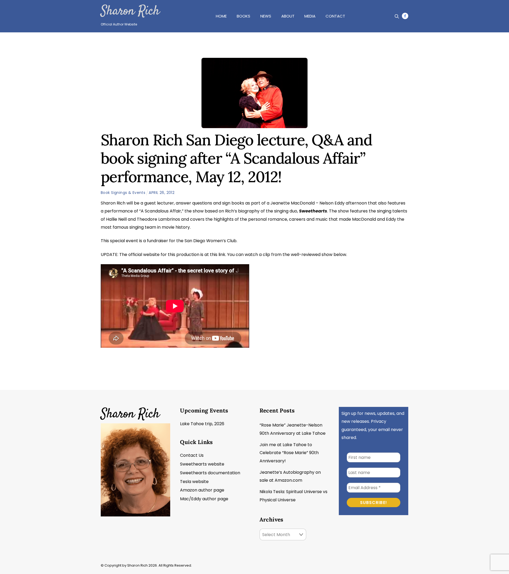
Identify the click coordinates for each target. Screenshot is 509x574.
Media (309, 16)
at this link (214, 254)
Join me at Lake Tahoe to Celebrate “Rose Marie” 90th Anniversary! (289, 453)
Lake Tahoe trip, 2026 (202, 424)
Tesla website (194, 482)
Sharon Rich (130, 11)
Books (243, 16)
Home (221, 16)
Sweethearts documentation (210, 473)
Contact (335, 16)
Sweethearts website (202, 464)
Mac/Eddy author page (204, 499)
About (288, 16)
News (265, 16)
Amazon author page (202, 490)
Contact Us (192, 455)
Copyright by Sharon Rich (126, 565)
